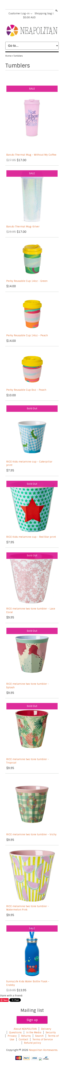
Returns (26, 1035)
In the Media (33, 1032)
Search (56, 10)
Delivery (46, 1028)
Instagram (40, 5)
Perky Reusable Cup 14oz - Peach (27, 335)
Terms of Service (43, 1039)
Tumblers (18, 55)
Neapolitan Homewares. (43, 1050)
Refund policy (32, 1042)
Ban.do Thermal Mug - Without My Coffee (31, 154)
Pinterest (34, 5)
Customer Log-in (19, 13)
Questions (15, 1032)
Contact (23, 1039)
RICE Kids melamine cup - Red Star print (31, 536)
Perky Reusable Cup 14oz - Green (26, 281)
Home (8, 55)
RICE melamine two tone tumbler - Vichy (31, 834)
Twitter (28, 5)
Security (51, 1032)
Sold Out (32, 408)
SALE (32, 88)
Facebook (22, 5)
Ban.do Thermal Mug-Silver (22, 226)
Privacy (12, 1035)
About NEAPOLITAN (25, 1028)
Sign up (32, 1020)
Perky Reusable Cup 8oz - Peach (26, 389)
